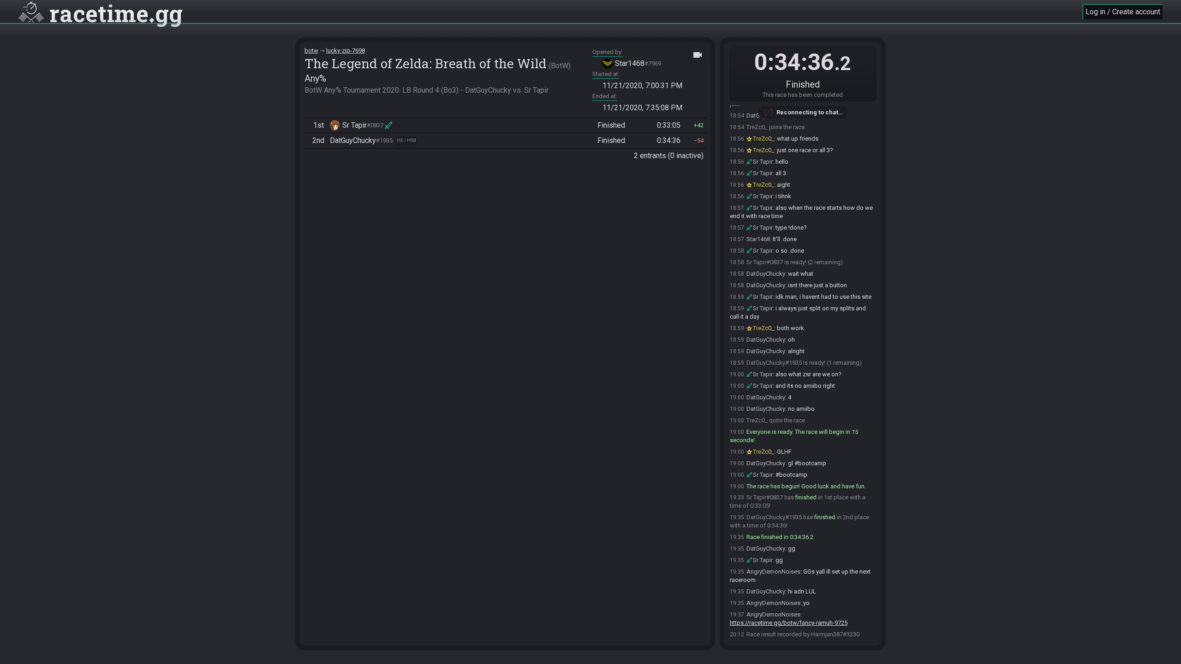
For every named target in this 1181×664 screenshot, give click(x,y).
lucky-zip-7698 (345, 50)
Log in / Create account (1123, 11)
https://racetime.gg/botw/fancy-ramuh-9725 (788, 622)
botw (311, 50)
